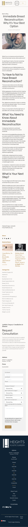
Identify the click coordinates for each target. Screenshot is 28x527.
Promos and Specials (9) (8, 303)
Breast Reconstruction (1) (8, 285)
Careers (14, 500)
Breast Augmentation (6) (8, 281)
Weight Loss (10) (6, 312)
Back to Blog (5, 13)
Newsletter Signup (14, 498)
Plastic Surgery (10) (6, 301)
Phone (6, 381)
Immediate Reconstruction (16, 134)
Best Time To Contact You (11, 399)
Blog (14, 493)
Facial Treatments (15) (7, 292)
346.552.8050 (5, 366)
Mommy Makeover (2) (7, 298)
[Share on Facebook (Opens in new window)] (2, 238)
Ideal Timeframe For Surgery (11, 390)
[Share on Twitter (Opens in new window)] (8, 238)
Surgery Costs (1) (6, 307)
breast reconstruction (12, 93)
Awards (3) (4, 274)
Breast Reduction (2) (7, 287)
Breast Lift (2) (5, 283)
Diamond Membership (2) (8, 290)
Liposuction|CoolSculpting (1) (9, 296)
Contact (14, 495)
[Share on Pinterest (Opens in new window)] (4, 238)
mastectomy (8, 91)
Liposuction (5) (6, 294)
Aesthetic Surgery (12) (7, 272)
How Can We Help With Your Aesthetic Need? (13, 405)
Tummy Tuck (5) (6, 309)
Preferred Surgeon (9, 395)
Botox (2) (4, 276)
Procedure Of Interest (10, 386)
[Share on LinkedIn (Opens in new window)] (6, 238)
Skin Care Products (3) (7, 305)
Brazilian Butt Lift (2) (7, 279)
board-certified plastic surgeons (10, 198)
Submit (8, 426)
